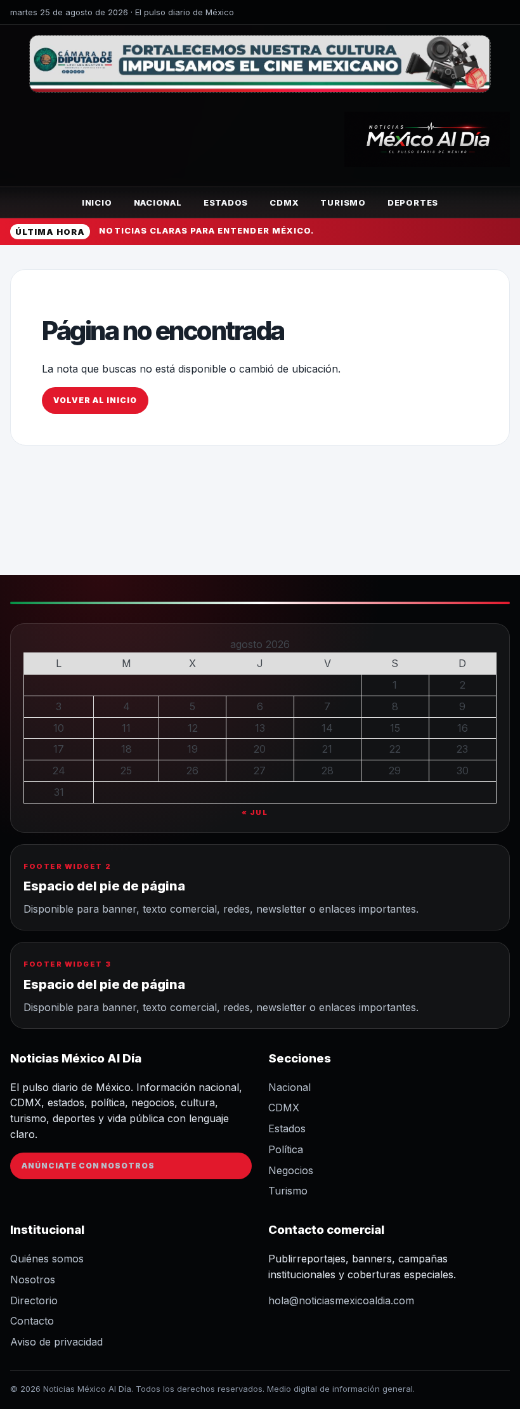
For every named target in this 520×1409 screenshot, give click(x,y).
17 (58, 749)
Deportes (412, 202)
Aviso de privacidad (56, 1341)
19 (192, 749)
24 (59, 770)
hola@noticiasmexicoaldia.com (341, 1300)
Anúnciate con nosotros (88, 1165)
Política (285, 1149)
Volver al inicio (94, 400)
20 (260, 749)
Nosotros (32, 1279)
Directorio (34, 1300)
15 (395, 728)
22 (395, 749)
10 (58, 728)
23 (462, 749)
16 (462, 728)
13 (260, 728)
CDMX (284, 202)
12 (193, 728)
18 (126, 749)
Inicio (97, 202)
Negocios (290, 1170)
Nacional (158, 202)
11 (126, 728)
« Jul (255, 812)
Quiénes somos (47, 1258)
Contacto (32, 1320)
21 (327, 749)
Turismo (342, 202)
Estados (226, 202)
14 (327, 728)
